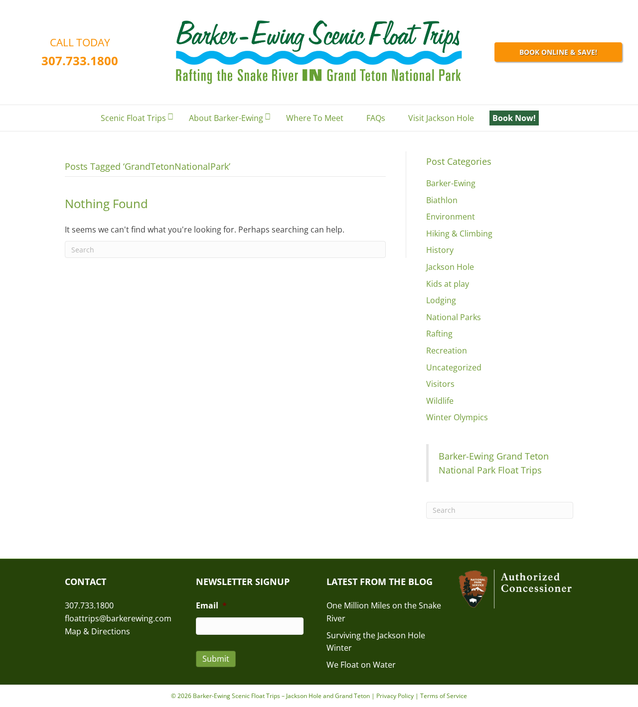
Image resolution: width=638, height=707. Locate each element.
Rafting (439, 333)
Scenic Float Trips (133, 118)
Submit (215, 658)
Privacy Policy (395, 696)
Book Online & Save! (558, 52)
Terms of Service (443, 696)
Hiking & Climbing (459, 233)
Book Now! (514, 118)
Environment (450, 216)
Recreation (446, 350)
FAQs (375, 118)
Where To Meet (314, 118)
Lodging (441, 300)
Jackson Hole (450, 266)
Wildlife (440, 400)
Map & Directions (97, 631)
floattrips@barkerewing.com (118, 618)
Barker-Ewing (451, 183)
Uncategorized (453, 367)
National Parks (453, 317)
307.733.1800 (79, 60)
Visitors (440, 383)
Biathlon (442, 200)
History (440, 249)
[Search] (565, 118)
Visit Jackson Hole (441, 118)
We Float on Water (361, 664)
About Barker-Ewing (226, 118)
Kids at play (447, 283)
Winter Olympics (457, 417)
